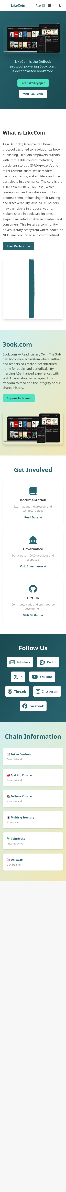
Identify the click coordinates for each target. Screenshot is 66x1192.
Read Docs (31, 517)
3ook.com (17, 344)
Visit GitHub (31, 615)
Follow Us (33, 648)
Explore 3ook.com (19, 398)
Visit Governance (31, 566)
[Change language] (51, 5)
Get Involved (33, 470)
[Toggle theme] (60, 5)
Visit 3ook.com (33, 94)
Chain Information (33, 736)
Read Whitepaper (33, 83)
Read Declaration (18, 246)
